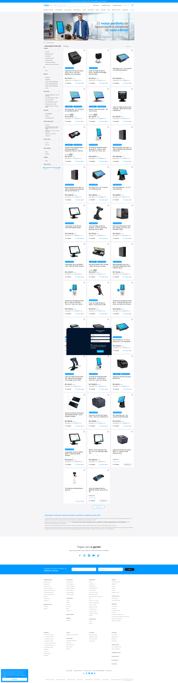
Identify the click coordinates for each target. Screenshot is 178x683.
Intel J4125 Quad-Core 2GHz (51, 101)
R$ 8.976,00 (57, 168)
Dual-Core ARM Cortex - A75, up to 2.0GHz (52, 95)
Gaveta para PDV (49, 60)
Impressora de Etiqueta (50, 62)
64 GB (46, 87)
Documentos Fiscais (49, 58)
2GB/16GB (47, 77)
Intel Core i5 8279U (49, 99)
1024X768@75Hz (48, 113)
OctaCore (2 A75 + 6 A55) (50, 104)
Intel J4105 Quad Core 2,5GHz (51, 97)
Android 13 (47, 135)
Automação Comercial (50, 42)
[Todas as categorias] (51, 5)
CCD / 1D (47, 144)
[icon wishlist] (128, 5)
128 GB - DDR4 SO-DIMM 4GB (51, 83)
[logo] (46, 5)
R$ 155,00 (45, 168)
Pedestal (47, 153)
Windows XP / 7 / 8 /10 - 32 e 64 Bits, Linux (52, 131)
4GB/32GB (47, 79)
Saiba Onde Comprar (116, 461)
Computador (48, 55)
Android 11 (47, 124)
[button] (125, 5)
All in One (47, 51)
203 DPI (47, 115)
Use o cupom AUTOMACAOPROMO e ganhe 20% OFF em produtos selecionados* (89, 1)
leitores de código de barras (89, 522)
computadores (99, 522)
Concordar (14, 679)
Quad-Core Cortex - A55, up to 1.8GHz (51, 106)
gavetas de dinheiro (121, 522)
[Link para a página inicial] (44, 42)
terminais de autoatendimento (110, 522)
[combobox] (72, 5)
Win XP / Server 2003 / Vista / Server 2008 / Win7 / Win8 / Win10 (52, 127)
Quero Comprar (80, 501)
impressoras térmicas (77, 522)
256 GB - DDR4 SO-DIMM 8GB (51, 85)
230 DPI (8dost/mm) (49, 117)
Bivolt (46, 160)
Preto (46, 70)
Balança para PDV (49, 53)
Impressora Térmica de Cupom (52, 64)
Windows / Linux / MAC (50, 133)
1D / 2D (46, 142)
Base (46, 151)
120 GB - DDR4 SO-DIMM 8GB (51, 81)
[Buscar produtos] (55, 5)
